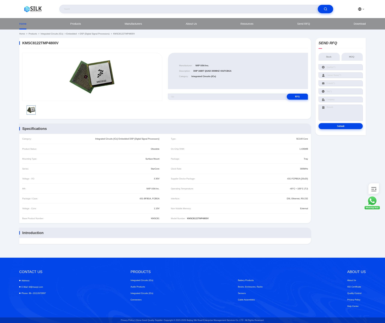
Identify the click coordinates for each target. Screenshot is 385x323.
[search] (325, 9)
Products (75, 23)
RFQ (297, 96)
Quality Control (354, 293)
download (360, 23)
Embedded (71, 34)
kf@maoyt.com (32, 287)
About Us (191, 23)
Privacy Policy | (128, 320)
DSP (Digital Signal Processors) (95, 34)
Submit (340, 126)
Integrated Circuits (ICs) (52, 34)
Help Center (353, 306)
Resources (246, 23)
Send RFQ (303, 23)
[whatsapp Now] (372, 209)
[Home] (33, 9)
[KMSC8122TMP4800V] (92, 77)
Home (22, 23)
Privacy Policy (353, 299)
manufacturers (133, 23)
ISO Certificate (354, 287)
